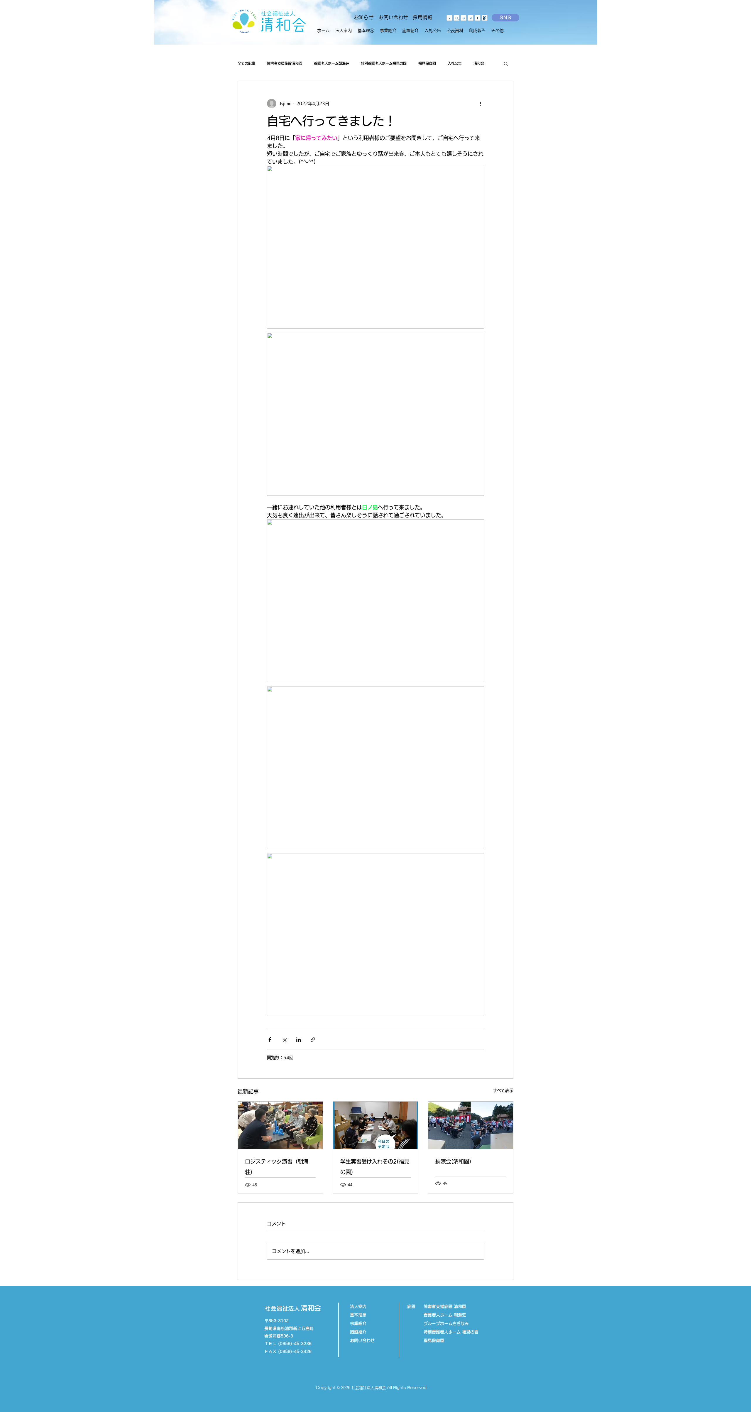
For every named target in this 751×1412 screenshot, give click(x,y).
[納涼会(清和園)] (470, 1125)
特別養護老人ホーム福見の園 (384, 63)
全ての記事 (246, 63)
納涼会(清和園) (453, 1161)
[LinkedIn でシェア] (298, 1039)
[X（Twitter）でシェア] (284, 1039)
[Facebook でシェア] (270, 1039)
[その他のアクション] (480, 103)
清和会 (478, 63)
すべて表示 (503, 1090)
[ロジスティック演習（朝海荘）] (280, 1125)
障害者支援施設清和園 (284, 63)
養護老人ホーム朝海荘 (331, 63)
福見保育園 (427, 63)
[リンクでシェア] (313, 1039)
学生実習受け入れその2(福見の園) (374, 1167)
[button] (388, 31)
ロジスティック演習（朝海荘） (276, 1167)
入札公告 (455, 63)
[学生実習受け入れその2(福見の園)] (375, 1125)
